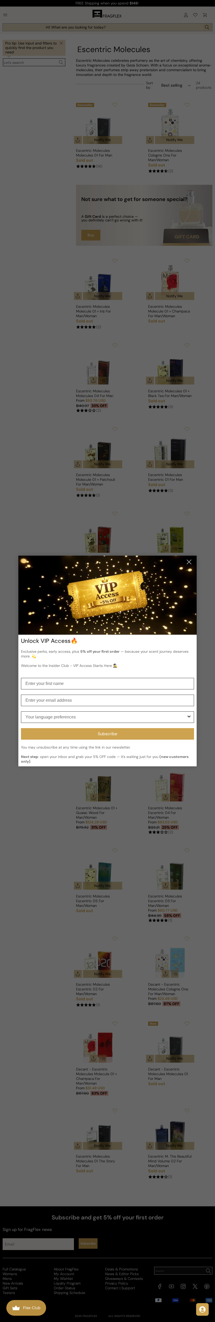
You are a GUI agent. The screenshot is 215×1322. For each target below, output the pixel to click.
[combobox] (105, 717)
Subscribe (107, 734)
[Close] (189, 562)
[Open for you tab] (202, 1309)
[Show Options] (189, 717)
